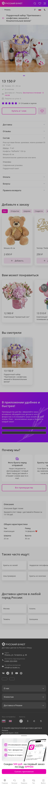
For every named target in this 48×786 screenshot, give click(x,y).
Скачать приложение (24, 771)
